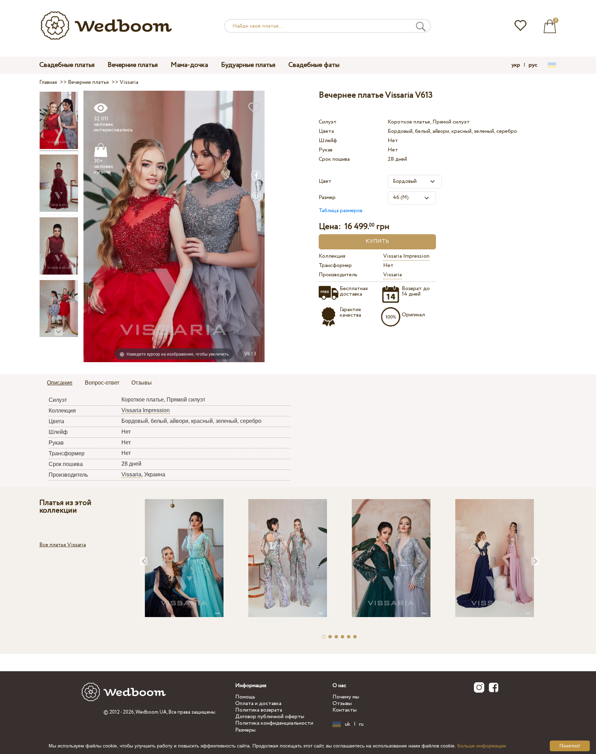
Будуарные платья (248, 65)
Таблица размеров (340, 211)
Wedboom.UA (151, 712)
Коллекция (332, 256)
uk (347, 724)
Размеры (245, 730)
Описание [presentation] (59, 383)
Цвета (326, 131)
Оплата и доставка (258, 703)
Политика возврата (258, 710)
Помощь (245, 697)
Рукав (325, 150)
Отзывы (342, 703)
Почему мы (345, 697)
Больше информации (481, 745)
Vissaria (392, 275)
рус (533, 65)
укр (515, 65)
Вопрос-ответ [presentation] (102, 383)
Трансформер (335, 265)
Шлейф (328, 140)
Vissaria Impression (406, 256)
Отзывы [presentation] (141, 383)
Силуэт (328, 122)
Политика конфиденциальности (274, 723)
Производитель (338, 274)
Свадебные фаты (313, 65)
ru (361, 724)
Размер (327, 197)
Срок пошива (334, 159)
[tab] (59, 383)
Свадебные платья (67, 65)
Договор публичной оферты (269, 717)
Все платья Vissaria (62, 545)
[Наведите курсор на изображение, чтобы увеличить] (174, 226)
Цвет (325, 181)
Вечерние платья (133, 65)
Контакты (344, 710)
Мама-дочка (189, 65)
